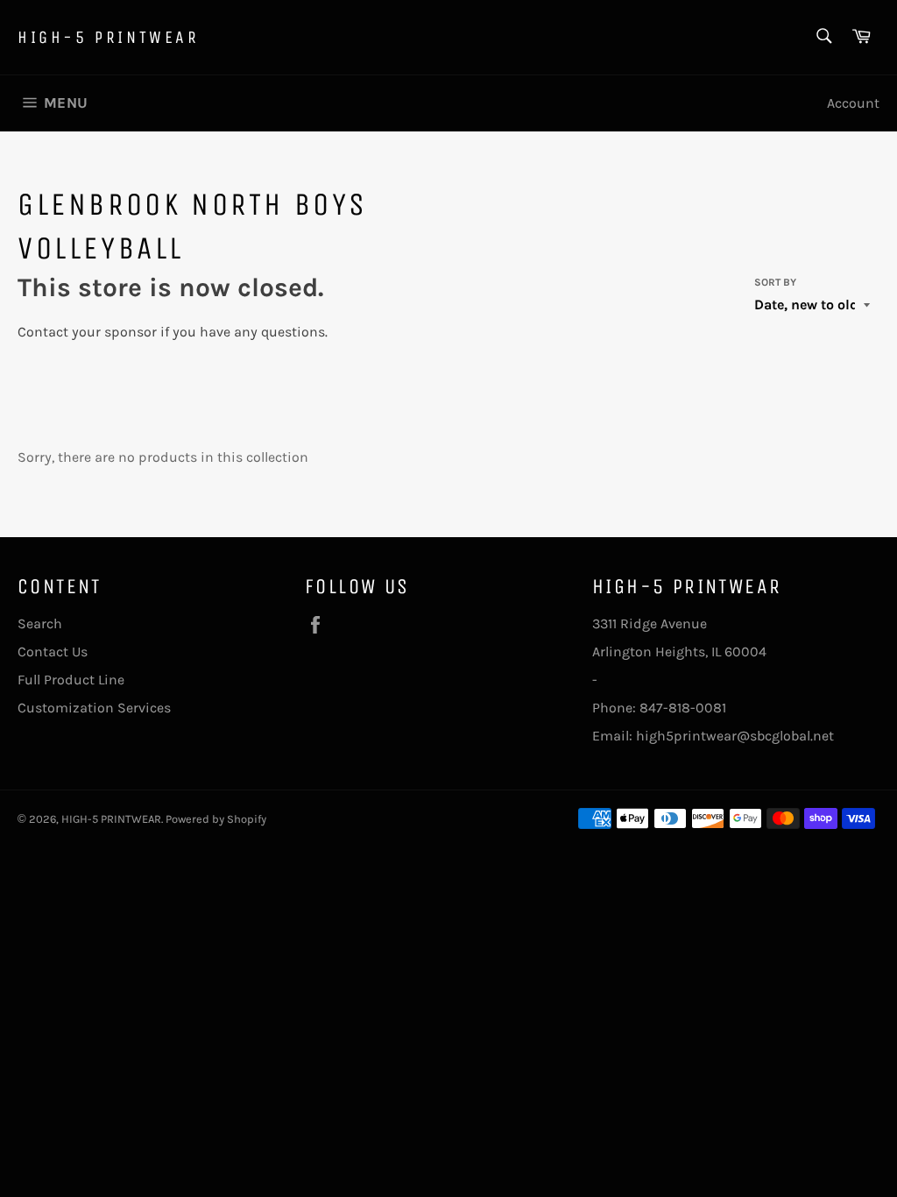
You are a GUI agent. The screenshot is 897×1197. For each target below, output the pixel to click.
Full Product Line (71, 679)
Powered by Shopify (216, 818)
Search (40, 623)
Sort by (775, 282)
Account (853, 103)
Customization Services (94, 707)
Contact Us (53, 651)
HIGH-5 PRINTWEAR (109, 37)
